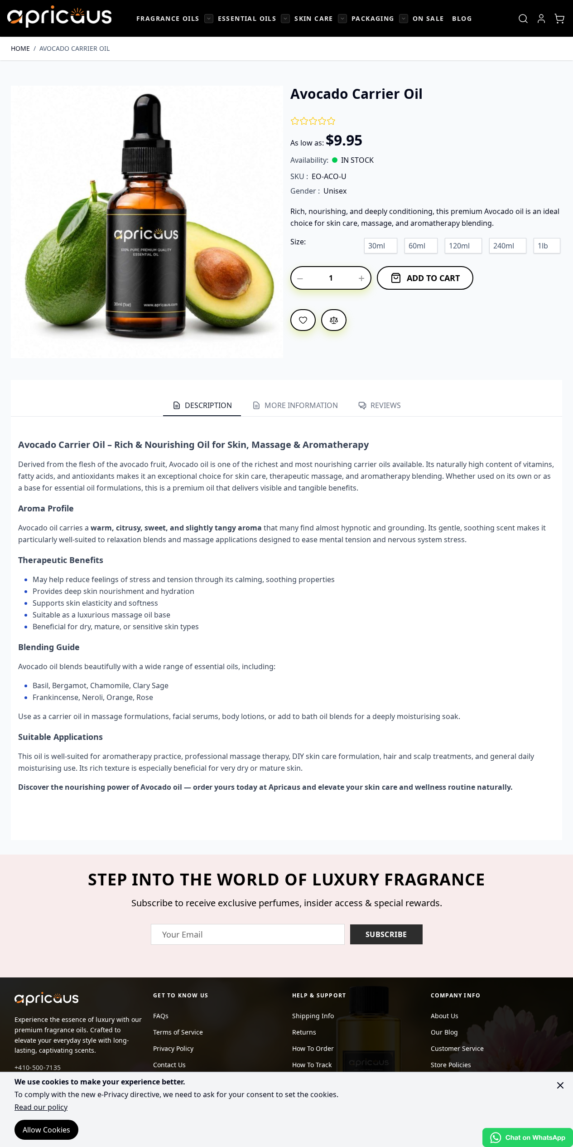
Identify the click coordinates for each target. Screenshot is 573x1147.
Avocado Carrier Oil (74, 48)
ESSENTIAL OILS (247, 18)
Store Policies (451, 1064)
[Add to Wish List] (303, 320)
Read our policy (40, 1107)
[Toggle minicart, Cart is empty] (559, 18)
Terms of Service (178, 1032)
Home (20, 48)
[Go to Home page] (59, 16)
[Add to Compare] (334, 320)
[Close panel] (560, 1085)
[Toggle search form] (523, 18)
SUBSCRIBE (386, 934)
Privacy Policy (173, 1048)
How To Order (313, 1048)
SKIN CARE (313, 18)
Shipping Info (313, 1015)
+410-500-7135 (37, 1067)
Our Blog (444, 1032)
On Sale (428, 18)
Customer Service (457, 1048)
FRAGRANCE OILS (168, 18)
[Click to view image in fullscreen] (147, 222)
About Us (444, 1015)
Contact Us (169, 1064)
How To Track (312, 1064)
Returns (304, 1032)
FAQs (161, 1015)
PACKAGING (373, 18)
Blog (462, 18)
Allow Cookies (46, 1130)
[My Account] (541, 18)
